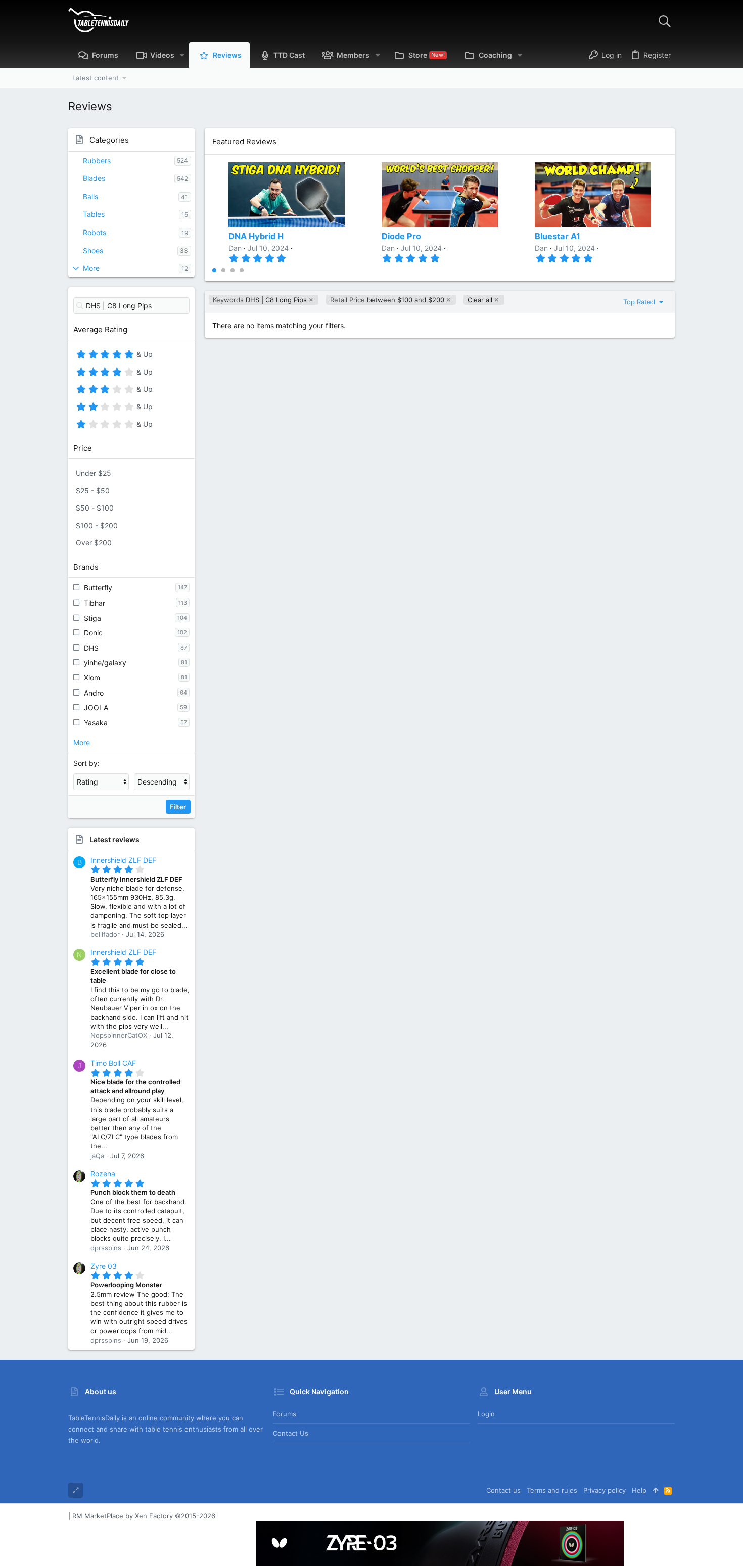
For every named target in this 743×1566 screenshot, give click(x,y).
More (91, 268)
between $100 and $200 (387, 300)
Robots (94, 232)
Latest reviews (114, 839)
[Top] (655, 1490)
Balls (90, 196)
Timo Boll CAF (113, 1062)
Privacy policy (604, 1490)
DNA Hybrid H (256, 236)
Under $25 (93, 473)
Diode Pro (401, 236)
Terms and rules (552, 1490)
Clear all (480, 300)
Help (639, 1490)
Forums (284, 1414)
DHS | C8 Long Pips (260, 300)
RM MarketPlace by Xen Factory (143, 1516)
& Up (143, 356)
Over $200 (94, 542)
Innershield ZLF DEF (123, 860)
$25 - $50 (93, 490)
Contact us (290, 1433)
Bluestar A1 (557, 236)
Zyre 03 (103, 1266)
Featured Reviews (244, 141)
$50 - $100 (95, 507)
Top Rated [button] (640, 302)
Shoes (93, 250)
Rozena (102, 1173)
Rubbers (97, 160)
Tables (94, 214)
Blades (94, 178)
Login (486, 1414)
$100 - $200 (97, 525)
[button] (182, 55)
